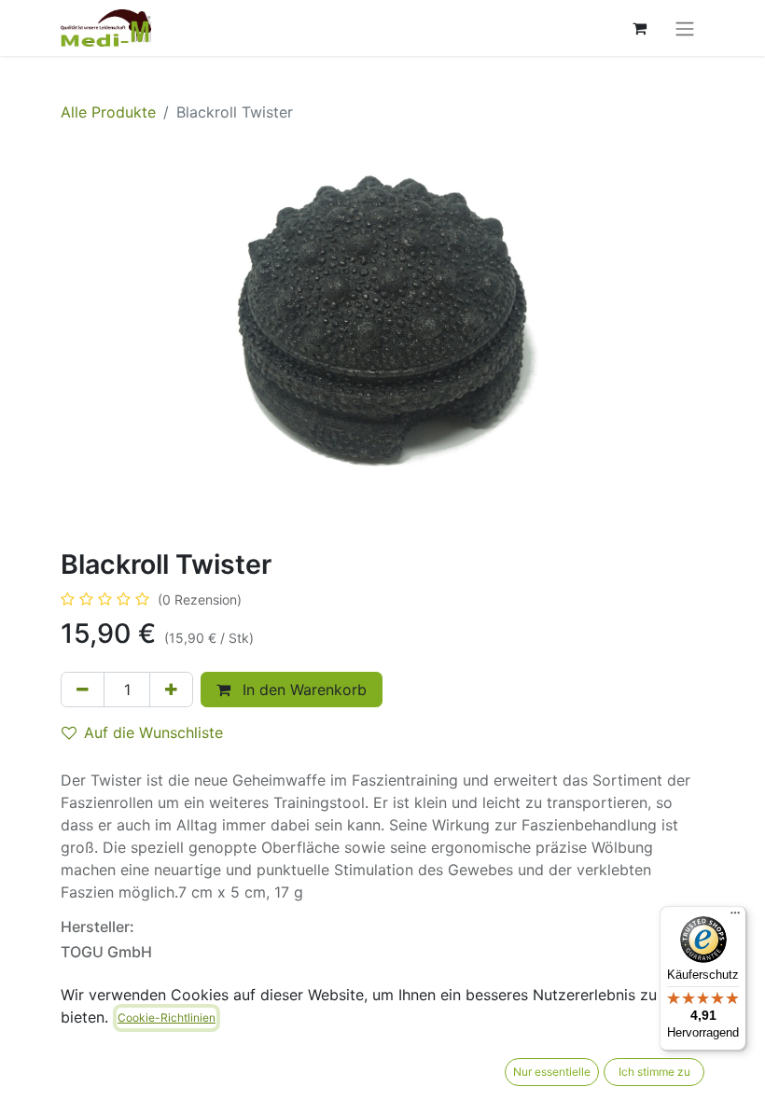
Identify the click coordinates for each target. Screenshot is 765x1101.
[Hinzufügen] (171, 689)
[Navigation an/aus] (684, 28)
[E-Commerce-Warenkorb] (639, 28)
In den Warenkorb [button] (302, 689)
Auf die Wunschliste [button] (153, 732)
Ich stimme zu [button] (654, 1072)
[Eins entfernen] (82, 689)
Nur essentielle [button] (552, 1072)
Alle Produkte (108, 112)
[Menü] (735, 917)
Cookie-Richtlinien (167, 1017)
